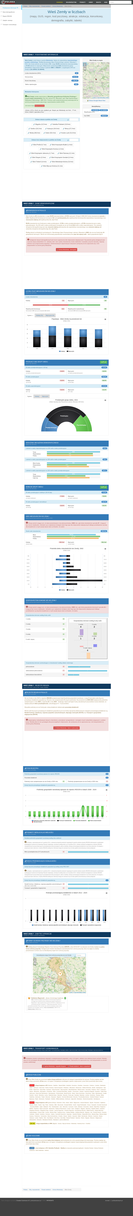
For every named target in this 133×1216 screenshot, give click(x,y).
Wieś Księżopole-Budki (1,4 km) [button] (61, 144)
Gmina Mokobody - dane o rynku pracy (67, 728)
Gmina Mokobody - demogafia (67, 249)
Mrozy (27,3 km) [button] (70, 128)
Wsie (105, 2)
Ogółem (29, 396)
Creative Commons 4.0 (23, 1200)
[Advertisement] (122, 37)
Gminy (91, 2)
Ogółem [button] (29, 315)
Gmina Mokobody (57, 6)
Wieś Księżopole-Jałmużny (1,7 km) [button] (42, 153)
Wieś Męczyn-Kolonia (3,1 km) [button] (53, 166)
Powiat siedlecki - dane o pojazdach (79, 1066)
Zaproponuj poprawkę (39, 105)
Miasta (98, 2)
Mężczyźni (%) (50, 315)
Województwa (71, 2)
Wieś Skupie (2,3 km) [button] (39, 157)
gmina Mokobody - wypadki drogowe (55, 1066)
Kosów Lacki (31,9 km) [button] (68, 133)
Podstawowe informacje (9, 8)
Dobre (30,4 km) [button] (50, 133)
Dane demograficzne (9, 12)
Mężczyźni (45, 396)
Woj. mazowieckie (34, 6)
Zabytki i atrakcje (7, 20)
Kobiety (37, 396)
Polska (25, 6)
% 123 (103, 362)
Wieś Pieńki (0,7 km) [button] (39, 144)
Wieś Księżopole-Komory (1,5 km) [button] (53, 149)
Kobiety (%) (39, 315)
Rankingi (60, 2)
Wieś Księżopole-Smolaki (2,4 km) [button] (62, 157)
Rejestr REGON (7, 16)
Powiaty (83, 2)
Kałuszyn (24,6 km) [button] (53, 128)
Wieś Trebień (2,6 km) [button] (39, 161)
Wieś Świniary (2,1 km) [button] (66, 153)
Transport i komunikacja (9, 24)
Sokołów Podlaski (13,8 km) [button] (61, 124)
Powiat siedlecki (46, 6)
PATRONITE (50, 1200)
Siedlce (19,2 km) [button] (36, 128)
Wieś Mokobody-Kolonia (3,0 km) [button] (62, 161)
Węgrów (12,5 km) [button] (41, 124)
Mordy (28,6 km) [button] (34, 133)
